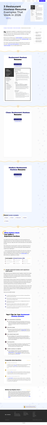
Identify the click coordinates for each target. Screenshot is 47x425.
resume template (19, 37)
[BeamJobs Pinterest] (9, 414)
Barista (25, 217)
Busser (6, 217)
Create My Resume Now (30, 406)
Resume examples (26, 413)
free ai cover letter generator (13, 44)
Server (12, 217)
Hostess (6, 221)
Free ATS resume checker (17, 414)
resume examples (7, 45)
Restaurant (19, 217)
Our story (34, 414)
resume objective (18, 353)
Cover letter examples (26, 414)
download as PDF (17, 66)
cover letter (15, 365)
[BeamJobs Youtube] (5, 414)
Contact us (34, 413)
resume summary (11, 352)
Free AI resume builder (16, 413)
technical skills (24, 253)
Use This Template (17, 64)
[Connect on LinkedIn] (20, 389)
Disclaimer (34, 416)
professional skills (25, 39)
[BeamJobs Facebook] (8, 414)
